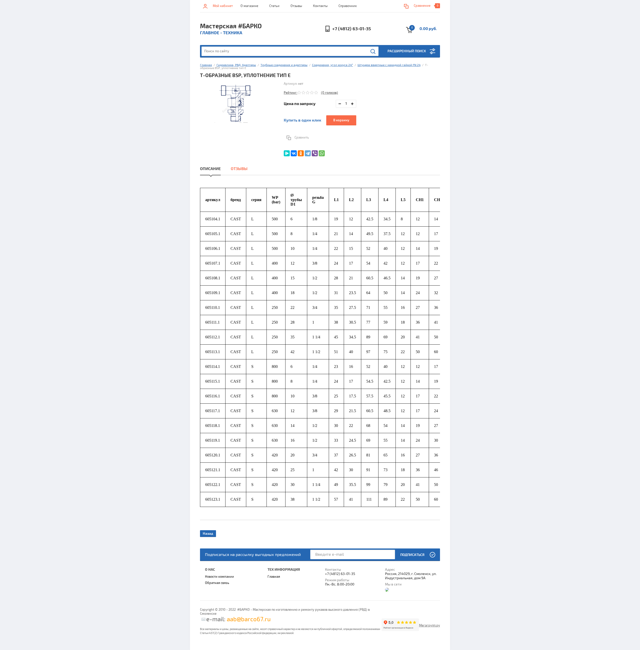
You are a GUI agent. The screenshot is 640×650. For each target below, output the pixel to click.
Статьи (274, 6)
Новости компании (219, 577)
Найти (373, 51)
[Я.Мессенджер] (287, 153)
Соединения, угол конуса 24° (332, 65)
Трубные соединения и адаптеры (284, 65)
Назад (208, 533)
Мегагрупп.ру (429, 625)
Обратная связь (217, 583)
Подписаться (412, 555)
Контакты (320, 6)
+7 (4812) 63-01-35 (351, 29)
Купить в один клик (302, 120)
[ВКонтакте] (294, 153)
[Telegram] (308, 153)
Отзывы (296, 6)
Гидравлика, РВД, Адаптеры (236, 65)
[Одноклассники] (301, 153)
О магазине (249, 6)
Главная (206, 65)
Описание (210, 168)
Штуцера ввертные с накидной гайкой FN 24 (389, 65)
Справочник (347, 6)
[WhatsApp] (322, 153)
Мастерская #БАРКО (231, 26)
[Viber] (315, 153)
